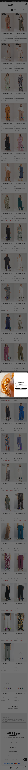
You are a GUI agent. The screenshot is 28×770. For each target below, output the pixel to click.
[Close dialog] (27, 373)
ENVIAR (21, 388)
